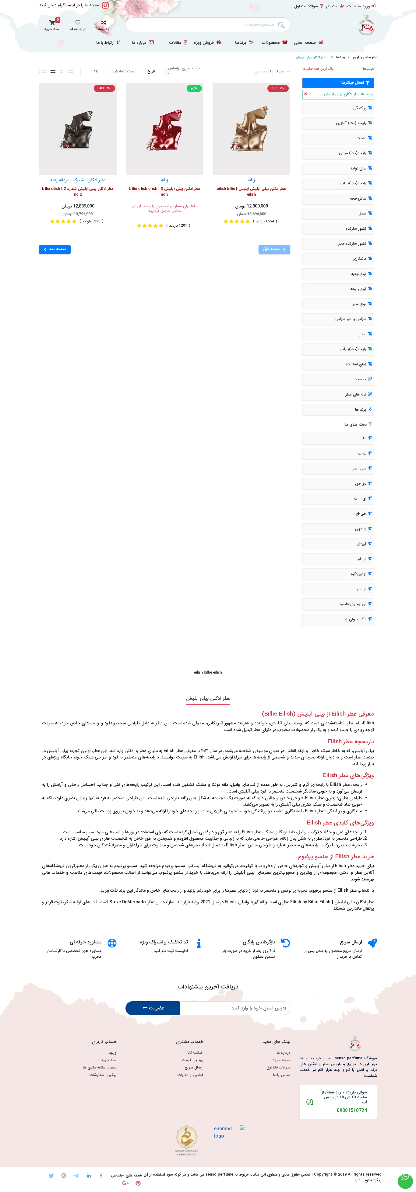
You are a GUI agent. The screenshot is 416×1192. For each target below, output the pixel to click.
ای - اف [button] (360, 499)
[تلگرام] (76, 1176)
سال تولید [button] (358, 169)
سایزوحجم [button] (358, 199)
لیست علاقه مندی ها (100, 1068)
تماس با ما (281, 1075)
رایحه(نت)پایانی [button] (353, 184)
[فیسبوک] (101, 1176)
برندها (241, 43)
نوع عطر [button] (359, 304)
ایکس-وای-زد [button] (355, 619)
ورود (113, 1053)
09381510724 (352, 1111)
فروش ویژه (204, 43)
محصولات (271, 43)
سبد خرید (109, 1060)
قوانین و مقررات (190, 1075)
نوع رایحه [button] (358, 289)
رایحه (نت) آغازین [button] (351, 123)
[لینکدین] (89, 1176)
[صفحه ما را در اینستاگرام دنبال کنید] (105, 8)
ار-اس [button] (361, 589)
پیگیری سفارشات (103, 1075)
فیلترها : (367, 69)
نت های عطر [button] (356, 395)
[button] (104, 24)
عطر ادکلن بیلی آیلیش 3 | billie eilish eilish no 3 (164, 192)
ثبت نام (332, 6)
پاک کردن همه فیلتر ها (317, 68)
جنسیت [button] (360, 380)
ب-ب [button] (362, 454)
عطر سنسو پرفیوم (365, 57)
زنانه (251, 179)
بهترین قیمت (192, 1060)
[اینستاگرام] (64, 1176)
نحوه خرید (281, 1060)
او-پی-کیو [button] (358, 574)
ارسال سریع (194, 1068)
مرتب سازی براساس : (184, 71)
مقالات (175, 43)
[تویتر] (51, 1176)
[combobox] (208, 24)
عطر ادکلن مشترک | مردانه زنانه (77, 179)
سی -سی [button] (358, 469)
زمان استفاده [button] (356, 364)
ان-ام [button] (362, 559)
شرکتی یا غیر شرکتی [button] (350, 319)
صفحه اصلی (305, 43)
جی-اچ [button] (360, 514)
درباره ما (139, 43)
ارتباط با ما (105, 43)
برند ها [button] (360, 410)
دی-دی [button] (360, 484)
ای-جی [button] (360, 529)
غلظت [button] (361, 138)
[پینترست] (138, 1183)
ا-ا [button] (364, 438)
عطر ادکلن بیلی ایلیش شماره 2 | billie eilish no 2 (78, 192)
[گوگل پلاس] (125, 1183)
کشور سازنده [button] (356, 229)
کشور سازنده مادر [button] (352, 244)
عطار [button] (362, 334)
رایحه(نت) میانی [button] (352, 153)
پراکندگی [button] (359, 108)
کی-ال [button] (361, 544)
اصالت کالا (195, 1053)
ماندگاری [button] (359, 259)
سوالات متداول (306, 6)
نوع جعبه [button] (358, 274)
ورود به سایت (358, 6)
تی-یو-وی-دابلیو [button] (353, 604)
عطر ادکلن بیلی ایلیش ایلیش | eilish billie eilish (251, 192)
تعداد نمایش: (123, 72)
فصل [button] (362, 214)
